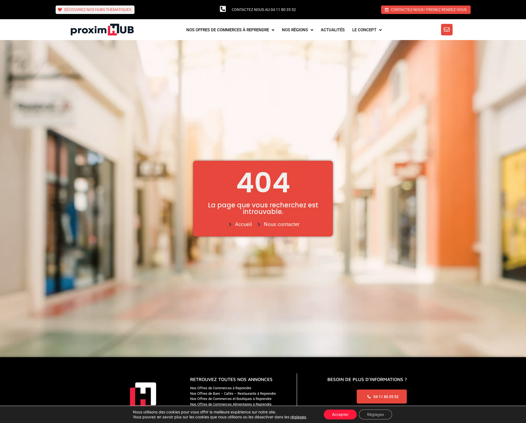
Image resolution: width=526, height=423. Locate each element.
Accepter (340, 414)
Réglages (375, 414)
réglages (298, 416)
